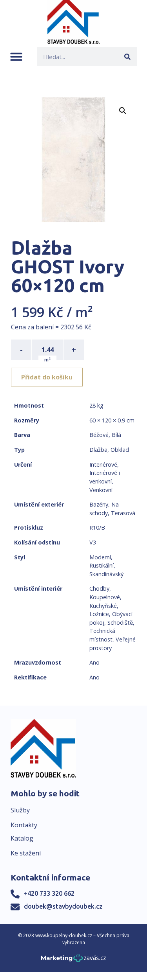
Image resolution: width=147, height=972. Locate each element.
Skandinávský (106, 574)
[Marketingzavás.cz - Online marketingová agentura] (73, 960)
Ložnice (99, 614)
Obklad (120, 449)
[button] (16, 56)
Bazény (98, 504)
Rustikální (101, 565)
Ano (94, 662)
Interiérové (103, 464)
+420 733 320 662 (49, 893)
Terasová (123, 513)
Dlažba (98, 449)
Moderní (100, 557)
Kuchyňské (103, 605)
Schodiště (120, 622)
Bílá (116, 434)
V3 (92, 542)
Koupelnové (104, 597)
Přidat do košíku (47, 377)
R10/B (97, 527)
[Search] (127, 56)
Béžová (99, 434)
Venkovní (101, 490)
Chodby (99, 588)
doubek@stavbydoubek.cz (63, 906)
